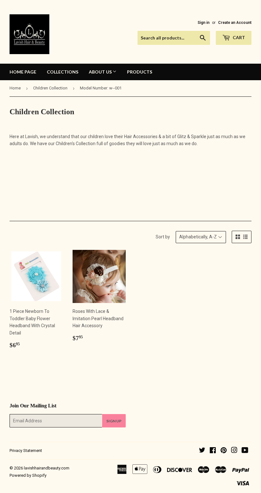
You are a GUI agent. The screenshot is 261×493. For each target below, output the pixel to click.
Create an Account (234, 22)
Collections (62, 71)
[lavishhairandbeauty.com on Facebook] (212, 451)
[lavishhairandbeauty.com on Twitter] (202, 451)
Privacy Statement (26, 450)
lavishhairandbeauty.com (46, 468)
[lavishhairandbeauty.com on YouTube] (245, 451)
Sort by (163, 236)
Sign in (203, 22)
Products (139, 71)
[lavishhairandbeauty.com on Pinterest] (223, 451)
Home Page (23, 71)
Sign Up (114, 421)
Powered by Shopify (28, 475)
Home (15, 88)
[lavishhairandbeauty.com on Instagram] (234, 451)
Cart (238, 37)
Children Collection (50, 88)
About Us (101, 71)
